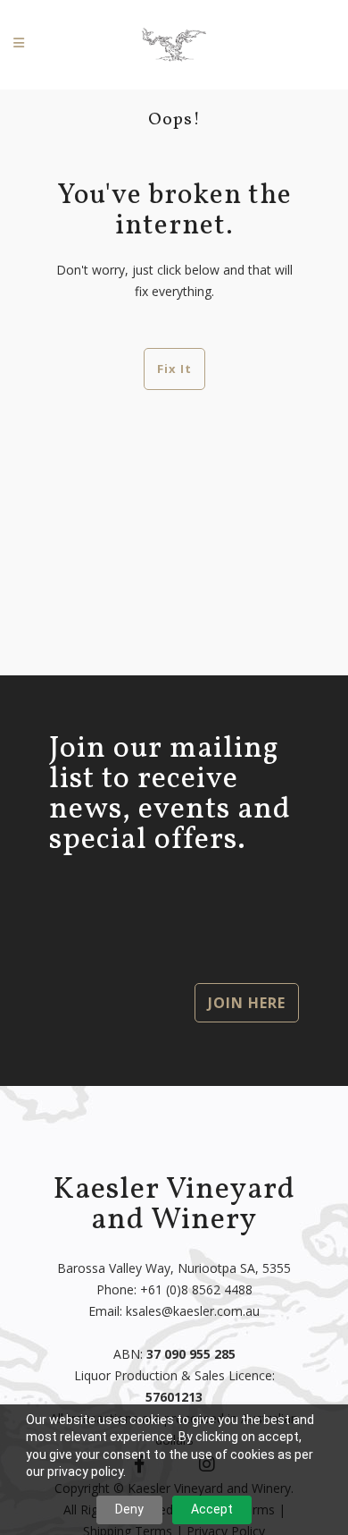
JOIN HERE (247, 1003)
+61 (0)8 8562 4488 (196, 1289)
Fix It (174, 368)
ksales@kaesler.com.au (193, 1310)
